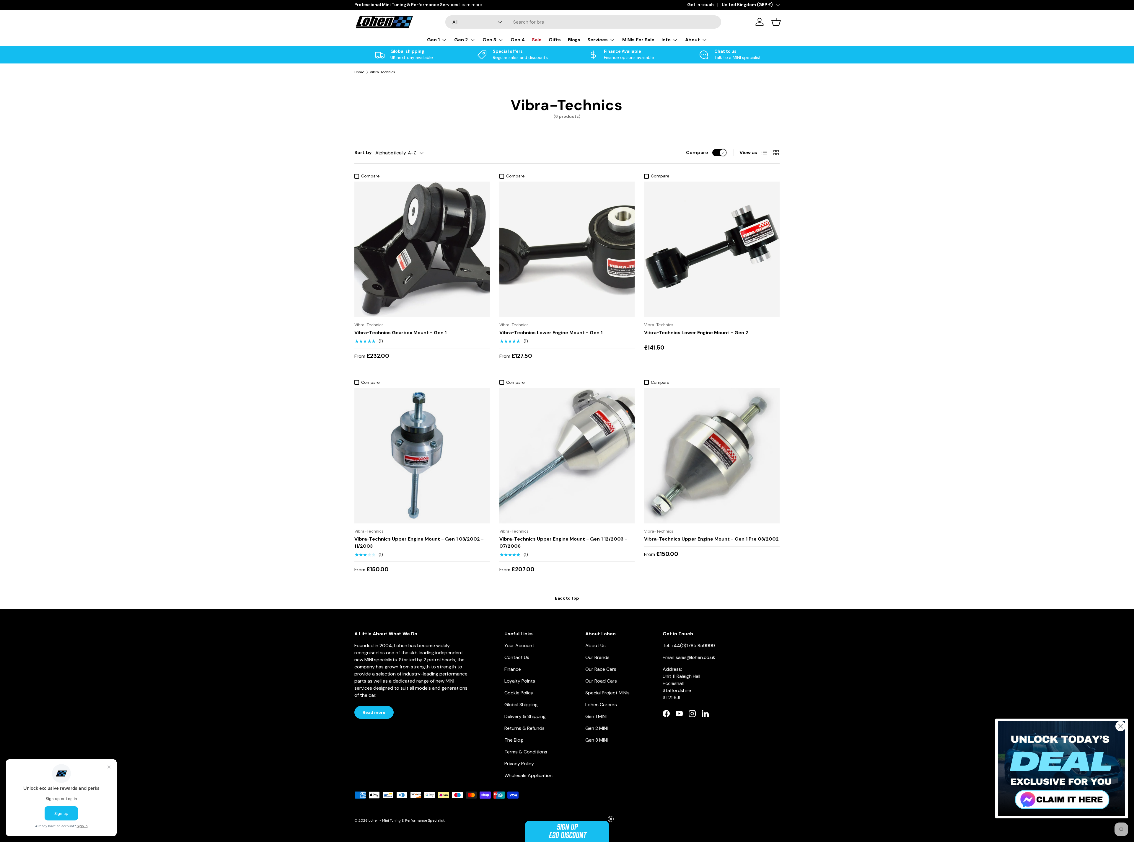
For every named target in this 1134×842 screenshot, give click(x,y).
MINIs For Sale (638, 40)
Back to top (567, 598)
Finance (512, 669)
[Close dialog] (1120, 726)
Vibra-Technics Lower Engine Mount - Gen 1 (550, 332)
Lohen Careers (601, 704)
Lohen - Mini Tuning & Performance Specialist (406, 820)
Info (666, 40)
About (692, 40)
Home (359, 72)
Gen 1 (433, 40)
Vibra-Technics (382, 72)
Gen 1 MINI (596, 716)
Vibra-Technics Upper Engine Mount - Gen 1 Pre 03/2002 (711, 539)
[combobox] (583, 22)
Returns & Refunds (524, 728)
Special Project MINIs (607, 693)
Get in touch (700, 4)
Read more (374, 712)
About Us (595, 645)
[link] (1061, 768)
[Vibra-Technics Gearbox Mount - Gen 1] (422, 249)
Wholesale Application (528, 775)
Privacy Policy (519, 764)
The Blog (513, 740)
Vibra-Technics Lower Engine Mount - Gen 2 (696, 332)
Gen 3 (489, 40)
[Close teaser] (611, 819)
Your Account (519, 645)
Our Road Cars (601, 681)
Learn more (471, 4)
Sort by (363, 152)
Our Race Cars (600, 669)
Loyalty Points (519, 681)
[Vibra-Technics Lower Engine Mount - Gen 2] (712, 249)
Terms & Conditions (525, 752)
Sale (537, 40)
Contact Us (516, 657)
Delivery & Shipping (525, 716)
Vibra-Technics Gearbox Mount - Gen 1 (400, 332)
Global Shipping (521, 704)
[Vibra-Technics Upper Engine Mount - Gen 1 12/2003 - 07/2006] (567, 455)
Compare (697, 152)
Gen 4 (518, 40)
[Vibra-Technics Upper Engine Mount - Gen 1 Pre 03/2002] (712, 455)
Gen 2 (461, 40)
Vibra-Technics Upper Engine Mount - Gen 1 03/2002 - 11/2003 (419, 542)
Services (597, 40)
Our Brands (597, 657)
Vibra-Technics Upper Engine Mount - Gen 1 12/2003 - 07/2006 (563, 542)
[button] (567, 831)
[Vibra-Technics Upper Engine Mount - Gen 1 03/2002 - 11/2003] (422, 455)
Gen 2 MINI (596, 728)
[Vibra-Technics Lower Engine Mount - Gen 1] (567, 249)
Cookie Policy (518, 693)
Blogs (574, 40)
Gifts (555, 40)
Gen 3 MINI (596, 740)
